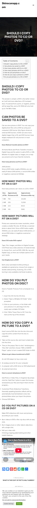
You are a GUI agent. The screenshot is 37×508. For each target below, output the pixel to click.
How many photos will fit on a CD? (15, 68)
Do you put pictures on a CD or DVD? (16, 77)
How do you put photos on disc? (15, 72)
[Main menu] (33, 5)
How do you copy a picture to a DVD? (16, 74)
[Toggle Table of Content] (26, 61)
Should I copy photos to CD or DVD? (16, 64)
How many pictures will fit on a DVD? (16, 70)
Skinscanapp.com (11, 5)
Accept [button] (19, 503)
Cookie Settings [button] (8, 503)
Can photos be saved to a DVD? (14, 66)
